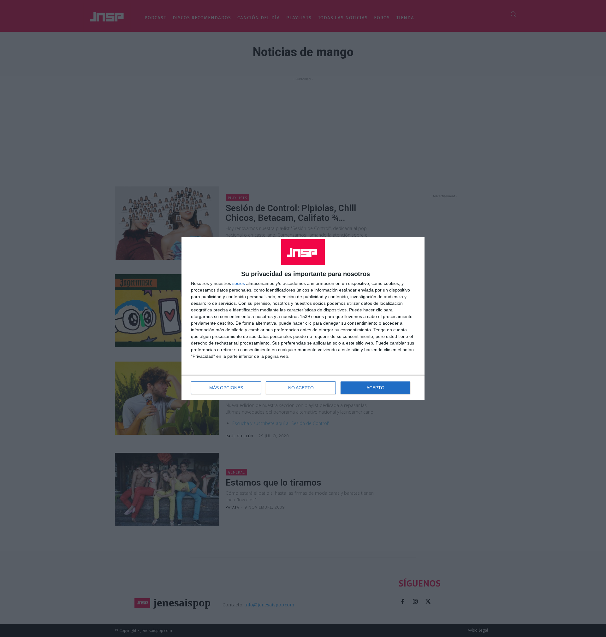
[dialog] (303, 318)
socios (238, 283)
